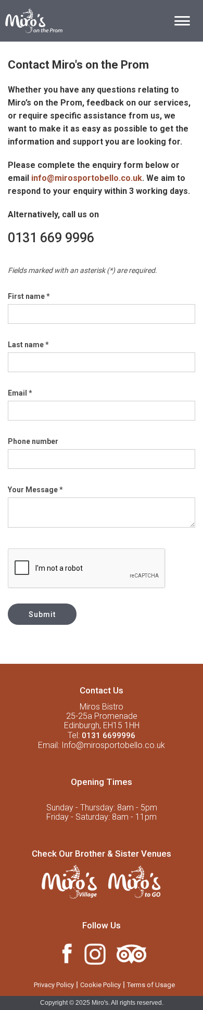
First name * (29, 296)
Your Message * (35, 490)
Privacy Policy (54, 984)
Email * (20, 393)
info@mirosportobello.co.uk (86, 178)
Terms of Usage (151, 984)
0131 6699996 (108, 735)
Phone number (33, 441)
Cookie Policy (100, 984)
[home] (31, 19)
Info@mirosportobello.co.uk (113, 745)
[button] (182, 21)
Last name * (28, 344)
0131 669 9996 (51, 237)
